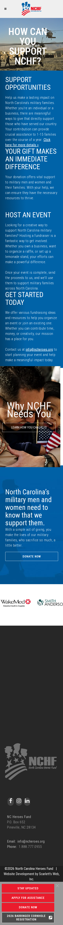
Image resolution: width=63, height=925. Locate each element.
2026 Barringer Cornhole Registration (26, 917)
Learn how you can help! (29, 427)
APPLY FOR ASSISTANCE (28, 898)
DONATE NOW (28, 907)
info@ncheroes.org (39, 349)
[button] (57, 886)
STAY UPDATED (28, 888)
